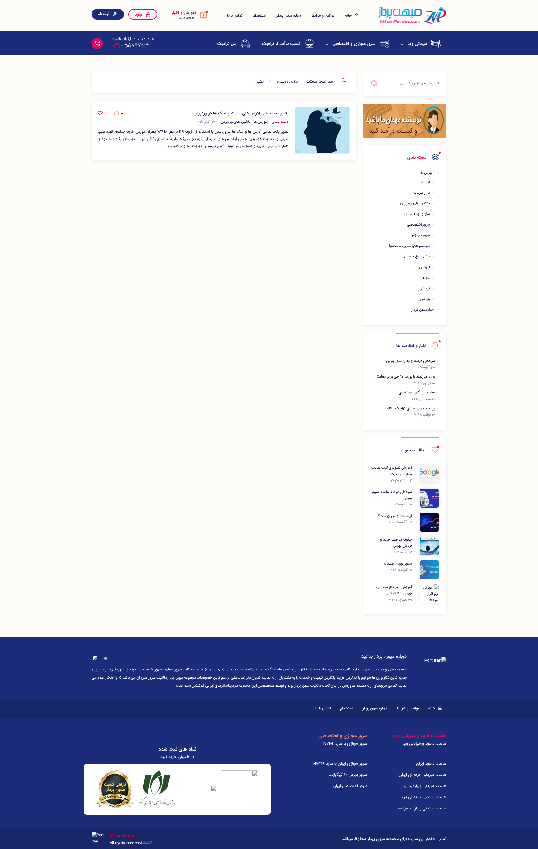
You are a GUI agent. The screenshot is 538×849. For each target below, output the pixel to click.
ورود (139, 15)
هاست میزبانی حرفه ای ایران (422, 774)
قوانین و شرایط (323, 15)
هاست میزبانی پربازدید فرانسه (421, 808)
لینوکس (424, 267)
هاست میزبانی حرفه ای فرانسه (421, 797)
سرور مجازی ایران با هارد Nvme (340, 763)
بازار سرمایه (421, 193)
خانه (348, 15)
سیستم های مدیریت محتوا (409, 246)
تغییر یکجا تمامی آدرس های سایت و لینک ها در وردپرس (240, 113)
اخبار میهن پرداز (423, 310)
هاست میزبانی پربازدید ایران (422, 786)
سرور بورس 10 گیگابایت (347, 774)
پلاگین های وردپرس (415, 203)
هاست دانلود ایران (431, 763)
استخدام (259, 15)
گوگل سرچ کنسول (417, 256)
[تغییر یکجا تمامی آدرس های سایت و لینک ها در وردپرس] (322, 130)
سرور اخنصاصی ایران (350, 786)
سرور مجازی (421, 235)
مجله (426, 278)
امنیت (425, 182)
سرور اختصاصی (418, 225)
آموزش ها (427, 173)
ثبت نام (104, 14)
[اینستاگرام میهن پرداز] (95, 658)
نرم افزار (424, 288)
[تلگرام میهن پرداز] (105, 658)
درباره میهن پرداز (289, 15)
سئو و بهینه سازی (417, 214)
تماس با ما (234, 15)
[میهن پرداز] (411, 15)
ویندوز (425, 299)
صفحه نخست (288, 82)
